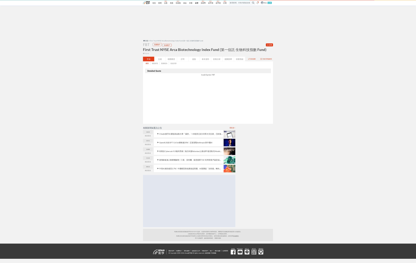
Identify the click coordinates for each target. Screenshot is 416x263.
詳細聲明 (236, 236)
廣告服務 (187, 251)
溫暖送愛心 (260, 252)
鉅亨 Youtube (240, 252)
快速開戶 (167, 45)
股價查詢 (164, 63)
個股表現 (155, 63)
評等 (183, 59)
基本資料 (205, 59)
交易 (160, 59)
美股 (146, 41)
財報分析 (217, 59)
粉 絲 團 (233, 252)
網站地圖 (217, 251)
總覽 (147, 63)
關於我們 (171, 251)
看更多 (232, 128)
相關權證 (171, 59)
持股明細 (239, 59)
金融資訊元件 (196, 251)
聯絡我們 (205, 251)
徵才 (211, 251)
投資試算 (174, 63)
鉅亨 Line (247, 252)
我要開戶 (157, 44)
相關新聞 (228, 59)
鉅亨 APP (254, 252)
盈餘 (194, 59)
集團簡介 (179, 251)
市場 (148, 59)
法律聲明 (225, 251)
